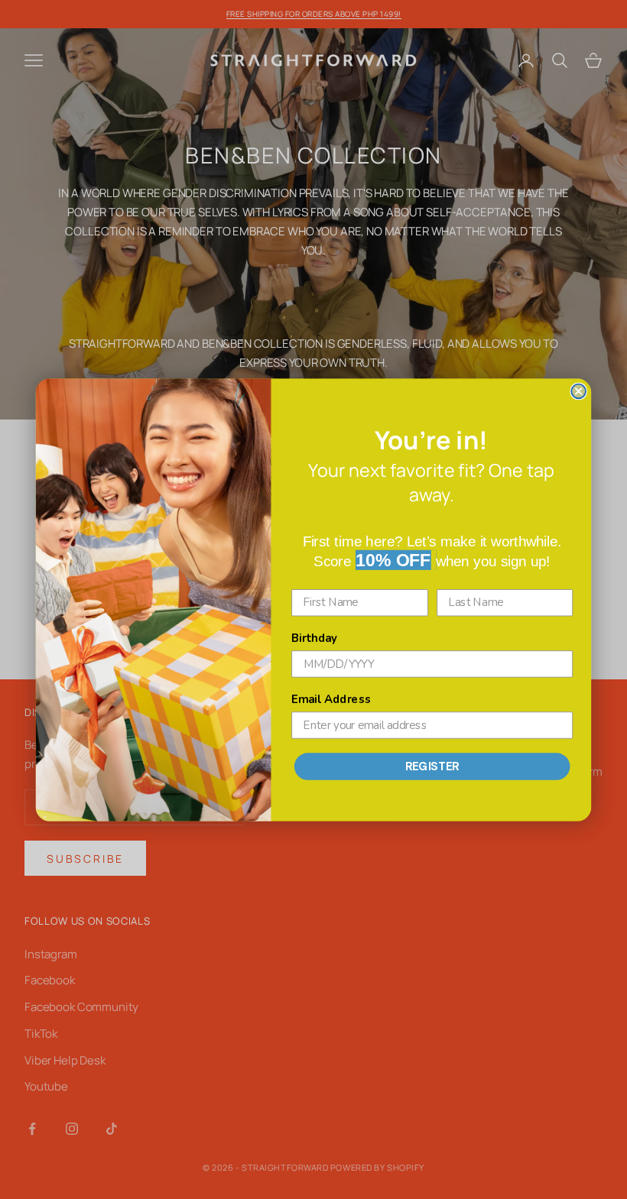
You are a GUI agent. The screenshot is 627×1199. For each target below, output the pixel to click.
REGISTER (432, 765)
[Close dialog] (578, 391)
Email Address (331, 700)
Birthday (314, 638)
